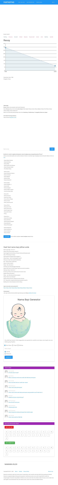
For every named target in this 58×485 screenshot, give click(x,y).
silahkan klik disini (32, 292)
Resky (13, 287)
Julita (42, 36)
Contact (20, 471)
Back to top (50, 471)
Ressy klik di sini (12, 117)
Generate (8, 357)
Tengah (15, 345)
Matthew (46, 36)
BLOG (53, 2)
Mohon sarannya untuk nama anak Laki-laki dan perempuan (22, 377)
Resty (18, 287)
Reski (10, 287)
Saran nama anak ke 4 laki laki (15, 417)
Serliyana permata (12, 407)
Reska (30, 287)
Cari (52, 149)
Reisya (21, 287)
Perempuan (8, 353)
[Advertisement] (29, 17)
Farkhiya (5, 36)
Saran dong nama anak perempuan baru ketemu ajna (20, 412)
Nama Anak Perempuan (13, 402)
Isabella (51, 36)
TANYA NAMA (39, 2)
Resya (27, 287)
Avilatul (20, 36)
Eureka (37, 36)
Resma (24, 287)
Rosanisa (11, 36)
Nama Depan (8, 345)
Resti (5, 287)
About (16, 471)
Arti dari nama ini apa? (13, 372)
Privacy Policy (26, 471)
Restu (7, 287)
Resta (15, 287)
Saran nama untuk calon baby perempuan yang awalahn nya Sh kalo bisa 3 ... (25, 392)
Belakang (21, 345)
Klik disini (7, 236)
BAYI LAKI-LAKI (21, 2)
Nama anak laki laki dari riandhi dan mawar (18, 382)
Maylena (25, 36)
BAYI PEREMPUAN (30, 2)
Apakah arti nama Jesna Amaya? (16, 397)
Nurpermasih (31, 36)
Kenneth (16, 36)
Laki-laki (8, 351)
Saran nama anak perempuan (15, 387)
